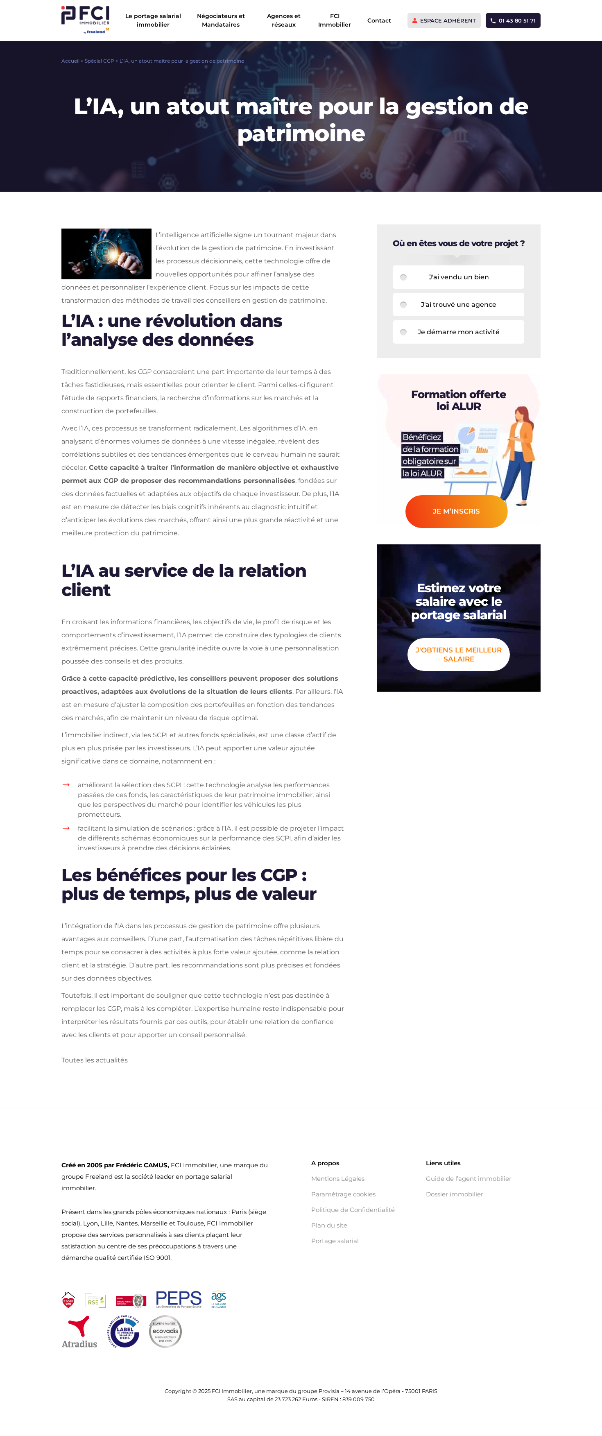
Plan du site (329, 1225)
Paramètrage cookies (343, 1194)
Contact (379, 20)
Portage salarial (335, 1241)
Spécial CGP (99, 61)
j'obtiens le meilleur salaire (459, 654)
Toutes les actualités (94, 1060)
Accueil (70, 61)
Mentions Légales (337, 1178)
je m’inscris (456, 511)
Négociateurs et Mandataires (221, 20)
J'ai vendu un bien (459, 277)
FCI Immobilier (334, 20)
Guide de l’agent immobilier (468, 1178)
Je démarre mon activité (459, 332)
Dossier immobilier (454, 1194)
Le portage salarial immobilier (153, 20)
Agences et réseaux (284, 20)
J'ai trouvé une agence (458, 304)
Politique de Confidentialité (353, 1210)
